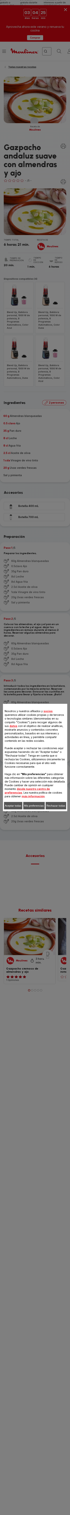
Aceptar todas (13, 805)
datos (13, 725)
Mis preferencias (34, 805)
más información (33, 796)
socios (48, 711)
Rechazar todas (55, 805)
